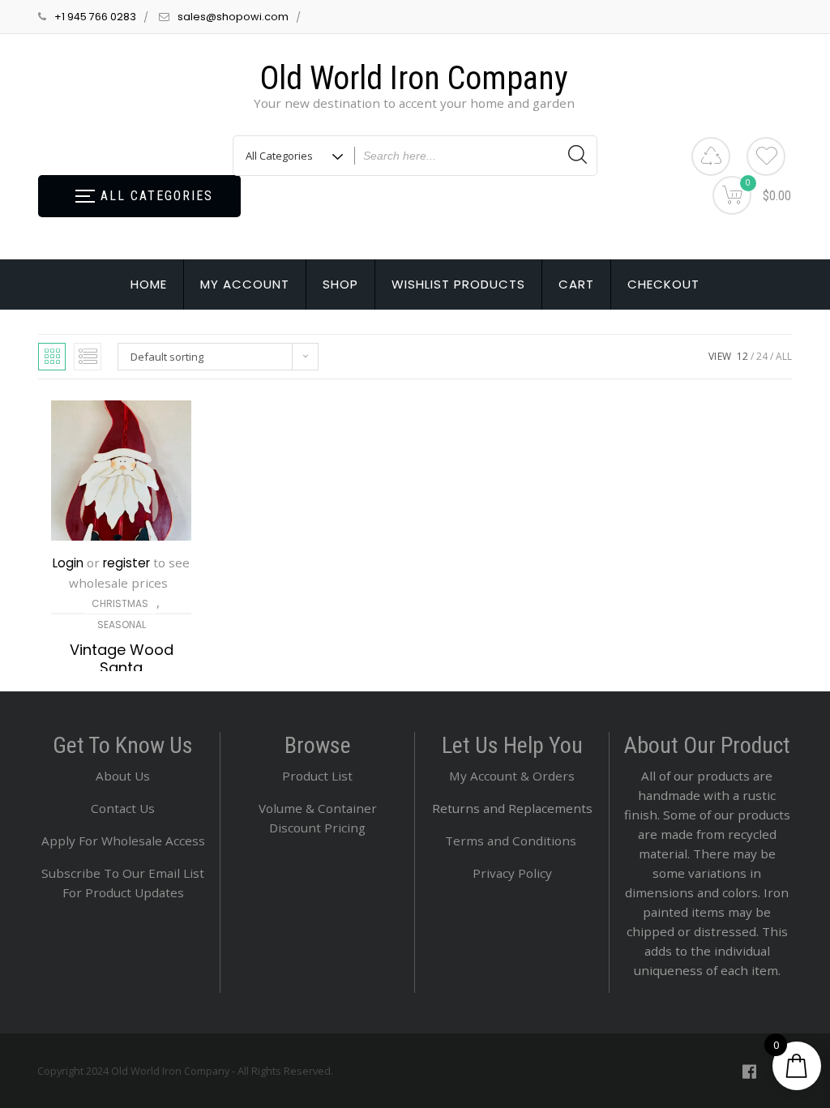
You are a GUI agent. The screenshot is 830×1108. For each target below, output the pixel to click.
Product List (317, 776)
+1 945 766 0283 (95, 17)
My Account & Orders (512, 776)
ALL (784, 356)
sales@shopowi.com (233, 17)
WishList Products (458, 284)
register (126, 562)
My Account (244, 284)
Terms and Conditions (512, 840)
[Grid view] (52, 356)
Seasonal (121, 624)
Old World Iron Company (414, 78)
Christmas (120, 603)
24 (762, 356)
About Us (123, 776)
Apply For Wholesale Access (123, 840)
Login (68, 562)
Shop (340, 284)
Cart (576, 284)
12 (742, 356)
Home (148, 284)
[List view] (87, 356)
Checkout (663, 284)
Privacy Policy (512, 873)
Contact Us (123, 808)
